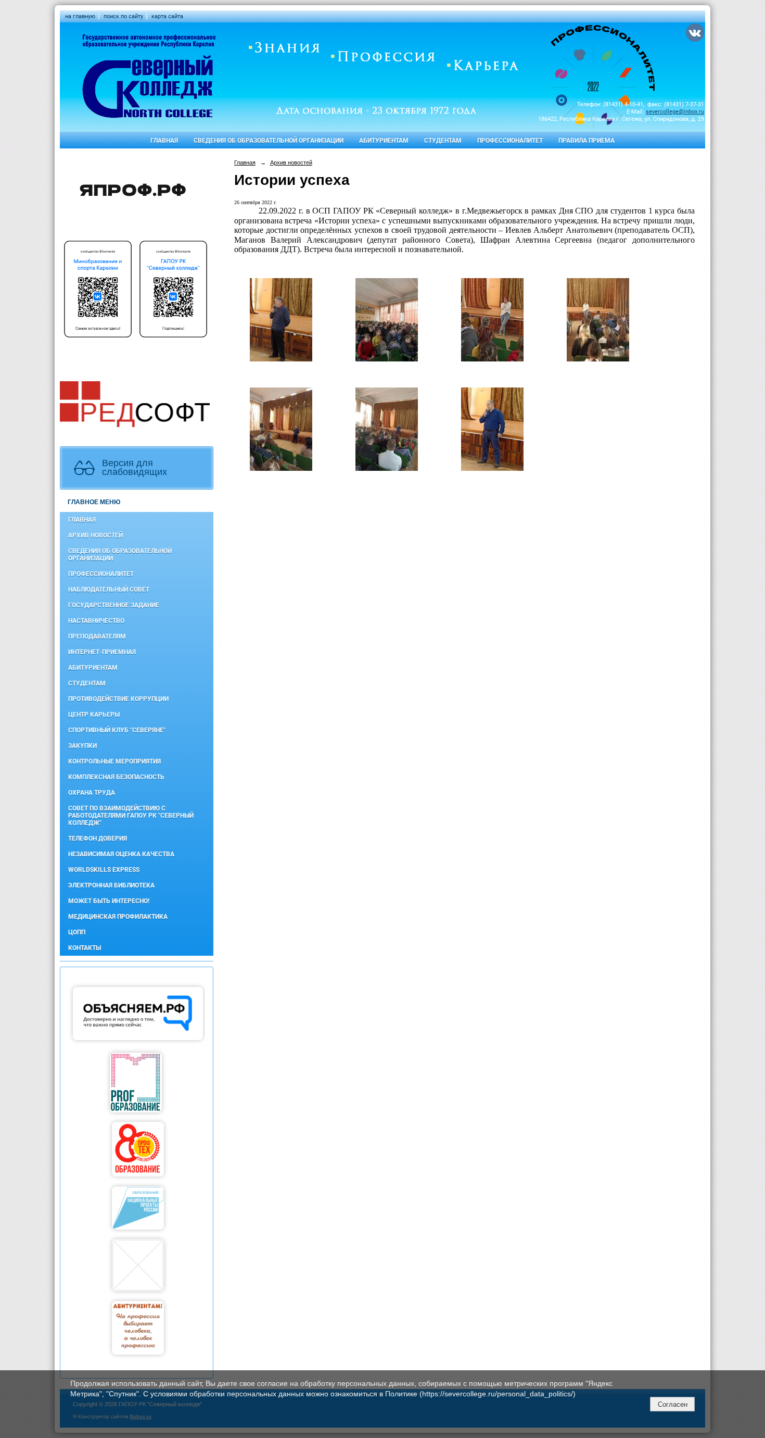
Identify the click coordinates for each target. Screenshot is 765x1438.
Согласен (672, 1404)
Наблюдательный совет (108, 589)
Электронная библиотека (111, 885)
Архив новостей (95, 535)
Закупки (82, 745)
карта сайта (167, 16)
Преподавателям (97, 636)
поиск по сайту (123, 16)
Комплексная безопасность (116, 777)
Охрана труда (91, 792)
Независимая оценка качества (121, 854)
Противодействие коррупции (118, 699)
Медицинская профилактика (118, 916)
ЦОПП (76, 932)
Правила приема (586, 140)
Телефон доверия (97, 838)
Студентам (443, 140)
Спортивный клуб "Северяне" (116, 730)
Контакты (84, 948)
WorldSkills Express (103, 869)
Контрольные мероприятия (114, 761)
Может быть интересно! (108, 901)
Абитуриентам (384, 140)
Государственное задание (113, 605)
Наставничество (96, 620)
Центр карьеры (94, 714)
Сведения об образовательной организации (268, 140)
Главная (164, 140)
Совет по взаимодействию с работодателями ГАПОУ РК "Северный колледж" (131, 816)
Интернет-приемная (102, 652)
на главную (80, 16)
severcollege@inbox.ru (675, 111)
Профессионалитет (510, 140)
